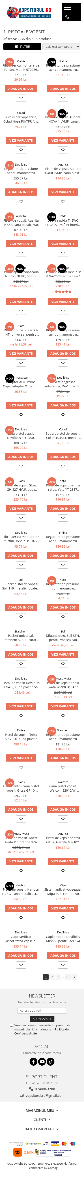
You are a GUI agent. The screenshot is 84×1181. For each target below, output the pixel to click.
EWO (63, 216)
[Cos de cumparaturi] (66, 25)
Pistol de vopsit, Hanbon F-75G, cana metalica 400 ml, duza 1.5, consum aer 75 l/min (21, 891)
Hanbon (20, 885)
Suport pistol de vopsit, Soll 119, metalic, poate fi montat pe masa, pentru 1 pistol (21, 586)
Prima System (21, 378)
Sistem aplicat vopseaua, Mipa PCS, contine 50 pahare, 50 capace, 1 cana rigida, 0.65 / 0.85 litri (63, 891)
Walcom (63, 782)
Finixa (63, 533)
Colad (21, 113)
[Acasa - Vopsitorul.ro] (29, 12)
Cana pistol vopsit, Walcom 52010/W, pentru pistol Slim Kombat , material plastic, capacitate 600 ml (63, 788)
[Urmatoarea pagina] (74, 977)
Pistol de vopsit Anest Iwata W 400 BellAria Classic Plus (63, 685)
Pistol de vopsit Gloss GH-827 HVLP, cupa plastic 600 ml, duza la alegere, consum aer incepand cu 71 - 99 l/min (21, 487)
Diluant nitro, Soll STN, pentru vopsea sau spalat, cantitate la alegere (63, 637)
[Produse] (68, 9)
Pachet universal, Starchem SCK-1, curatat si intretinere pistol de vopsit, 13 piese (21, 637)
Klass (21, 326)
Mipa (63, 885)
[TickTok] (50, 1062)
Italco (63, 61)
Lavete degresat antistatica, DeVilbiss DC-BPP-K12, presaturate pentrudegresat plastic (63, 384)
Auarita (63, 113)
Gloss (21, 481)
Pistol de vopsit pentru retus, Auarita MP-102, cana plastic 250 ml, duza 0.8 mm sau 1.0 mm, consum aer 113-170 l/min (63, 840)
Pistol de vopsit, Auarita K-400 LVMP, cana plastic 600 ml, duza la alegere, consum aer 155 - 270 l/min (63, 170)
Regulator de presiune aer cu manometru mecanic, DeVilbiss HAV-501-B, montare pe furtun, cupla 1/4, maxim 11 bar (21, 170)
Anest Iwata (63, 678)
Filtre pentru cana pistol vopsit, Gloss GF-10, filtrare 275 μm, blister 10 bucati (21, 788)
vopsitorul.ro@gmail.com (45, 1095)
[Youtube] (42, 1062)
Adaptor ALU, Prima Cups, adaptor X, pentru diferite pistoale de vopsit (21, 384)
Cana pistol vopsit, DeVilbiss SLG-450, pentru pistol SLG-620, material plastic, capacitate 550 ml (21, 435)
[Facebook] (33, 1062)
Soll (21, 580)
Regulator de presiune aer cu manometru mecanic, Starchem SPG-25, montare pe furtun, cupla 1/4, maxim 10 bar (63, 736)
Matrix (21, 61)
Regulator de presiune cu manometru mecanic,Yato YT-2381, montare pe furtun (63, 586)
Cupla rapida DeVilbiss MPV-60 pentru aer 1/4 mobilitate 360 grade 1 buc (63, 939)
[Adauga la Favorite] (21, 98)
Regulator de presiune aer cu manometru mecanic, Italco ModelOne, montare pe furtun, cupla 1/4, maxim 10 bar (63, 332)
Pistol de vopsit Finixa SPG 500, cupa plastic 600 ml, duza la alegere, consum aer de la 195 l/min (21, 736)
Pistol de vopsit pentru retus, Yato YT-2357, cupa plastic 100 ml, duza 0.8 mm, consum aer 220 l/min (63, 487)
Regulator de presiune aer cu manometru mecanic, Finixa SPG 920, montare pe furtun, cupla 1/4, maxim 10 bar (63, 539)
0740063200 (44, 1089)
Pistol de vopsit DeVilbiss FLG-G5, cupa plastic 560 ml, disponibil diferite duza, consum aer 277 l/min (21, 685)
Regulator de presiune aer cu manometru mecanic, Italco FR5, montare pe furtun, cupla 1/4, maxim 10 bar (63, 67)
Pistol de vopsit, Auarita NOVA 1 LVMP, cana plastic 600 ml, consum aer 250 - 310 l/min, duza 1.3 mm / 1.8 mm (63, 119)
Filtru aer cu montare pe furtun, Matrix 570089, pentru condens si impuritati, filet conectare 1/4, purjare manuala (21, 67)
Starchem (21, 631)
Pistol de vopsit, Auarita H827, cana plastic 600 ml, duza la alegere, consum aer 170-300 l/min (21, 222)
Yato (63, 481)
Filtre (24, 46)
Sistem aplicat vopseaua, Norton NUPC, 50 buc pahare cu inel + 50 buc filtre (21, 274)
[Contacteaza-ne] (67, 16)
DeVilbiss (21, 164)
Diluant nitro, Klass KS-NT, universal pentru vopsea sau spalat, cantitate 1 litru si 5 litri (21, 332)
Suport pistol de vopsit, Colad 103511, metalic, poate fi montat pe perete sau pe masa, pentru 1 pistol (63, 435)
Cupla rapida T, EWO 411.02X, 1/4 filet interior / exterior (63, 222)
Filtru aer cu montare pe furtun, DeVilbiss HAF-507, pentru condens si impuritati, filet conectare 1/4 (21, 539)
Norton (21, 268)
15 (67, 977)
